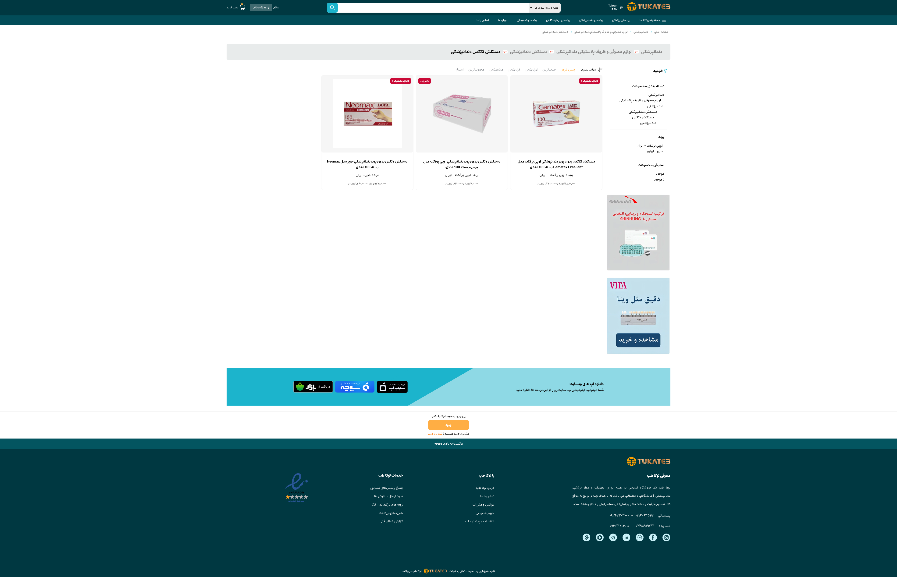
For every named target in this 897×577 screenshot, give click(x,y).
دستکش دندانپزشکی (555, 32)
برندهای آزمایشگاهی (558, 20)
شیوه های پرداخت (391, 513)
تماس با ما (483, 20)
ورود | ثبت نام (261, 7)
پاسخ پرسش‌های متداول (386, 488)
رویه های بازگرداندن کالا (387, 504)
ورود (448, 425)
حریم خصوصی (485, 513)
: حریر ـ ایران (655, 151)
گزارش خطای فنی (391, 521)
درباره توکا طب (485, 488)
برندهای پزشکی (621, 20)
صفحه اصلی (661, 32)
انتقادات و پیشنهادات (479, 521)
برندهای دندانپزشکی (591, 20)
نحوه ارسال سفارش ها (388, 496)
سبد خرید (235, 7)
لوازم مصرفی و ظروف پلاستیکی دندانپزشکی (601, 32)
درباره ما (502, 20)
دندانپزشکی (641, 32)
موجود (660, 174)
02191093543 (644, 515)
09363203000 (619, 515)
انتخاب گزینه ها (556, 152)
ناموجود (659, 179)
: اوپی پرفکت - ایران (650, 146)
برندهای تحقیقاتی (527, 20)
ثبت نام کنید (435, 433)
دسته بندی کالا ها (650, 20)
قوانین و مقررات (483, 504)
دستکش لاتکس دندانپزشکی (644, 120)
